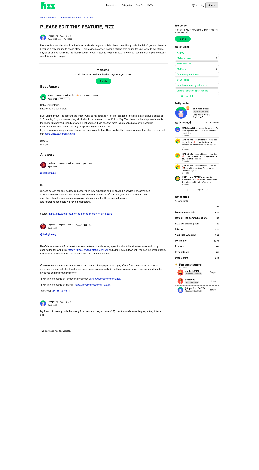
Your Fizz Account (197, 235)
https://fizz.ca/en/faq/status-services (88, 250)
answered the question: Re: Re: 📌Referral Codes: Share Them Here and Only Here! (199, 179)
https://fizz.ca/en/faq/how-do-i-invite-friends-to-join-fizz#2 (80, 213)
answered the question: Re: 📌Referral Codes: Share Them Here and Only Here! (199, 168)
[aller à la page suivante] (207, 190)
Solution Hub (183, 80)
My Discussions (184, 63)
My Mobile (197, 240)
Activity (180, 53)
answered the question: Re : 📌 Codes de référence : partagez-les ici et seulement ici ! (199, 156)
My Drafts (197, 69)
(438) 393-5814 (61, 290)
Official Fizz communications (197, 218)
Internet (197, 229)
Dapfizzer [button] (52, 163)
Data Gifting (197, 257)
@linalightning (48, 173)
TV (197, 206)
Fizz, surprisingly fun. (197, 223)
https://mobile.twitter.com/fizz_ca (92, 284)
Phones (197, 246)
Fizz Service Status (186, 96)
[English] (48, 5)
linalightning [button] (53, 36)
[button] (43, 37)
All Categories (181, 201)
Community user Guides (188, 74)
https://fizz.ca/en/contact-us (60, 133)
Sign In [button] (103, 81)
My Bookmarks (197, 58)
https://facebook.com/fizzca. (105, 278)
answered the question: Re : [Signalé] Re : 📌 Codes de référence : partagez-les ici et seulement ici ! (199, 142)
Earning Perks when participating (192, 91)
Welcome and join (197, 212)
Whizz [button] (50, 95)
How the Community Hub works (192, 85)
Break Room (197, 252)
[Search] (202, 5)
